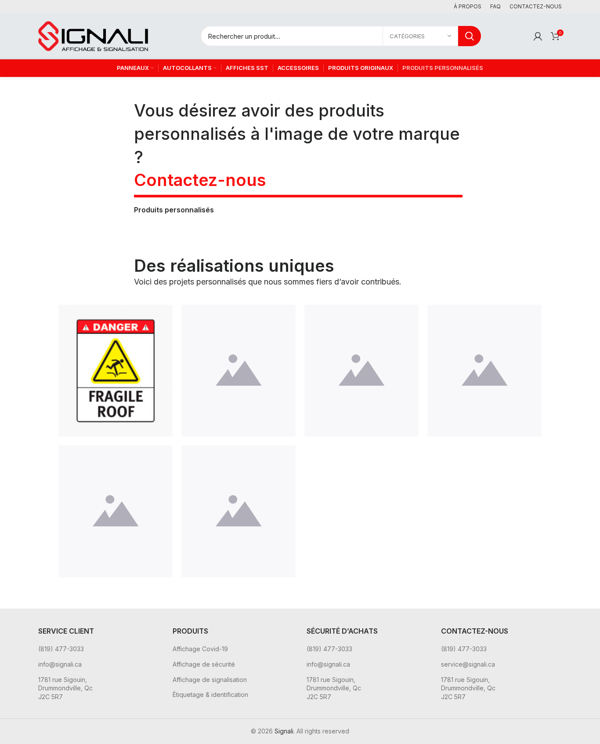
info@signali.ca (60, 664)
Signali (284, 731)
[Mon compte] (537, 36)
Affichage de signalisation (210, 679)
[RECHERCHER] (469, 36)
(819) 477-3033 (61, 649)
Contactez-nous (200, 180)
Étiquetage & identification (210, 694)
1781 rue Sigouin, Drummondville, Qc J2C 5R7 (65, 688)
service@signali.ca (468, 664)
